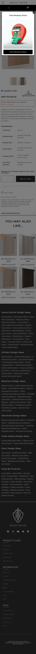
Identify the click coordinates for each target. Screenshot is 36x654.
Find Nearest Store (18, 52)
